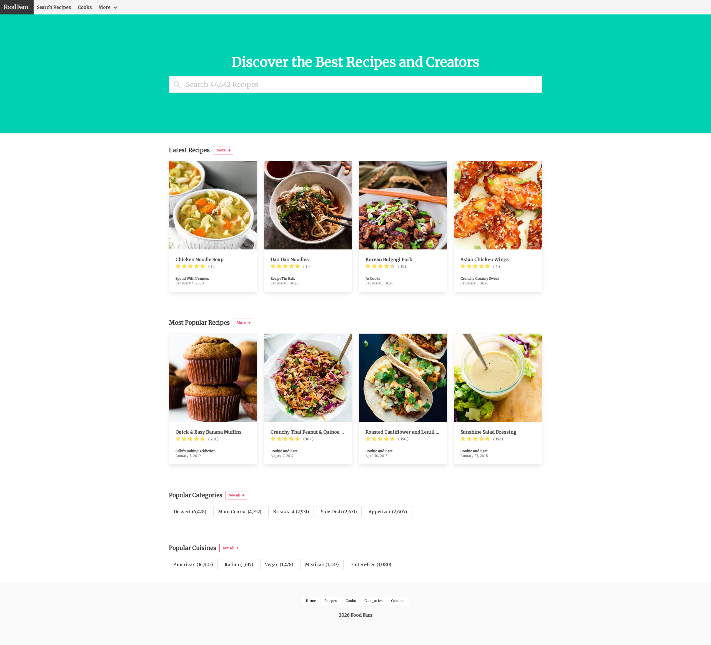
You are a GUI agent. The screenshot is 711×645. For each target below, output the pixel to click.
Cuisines (398, 601)
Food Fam (16, 7)
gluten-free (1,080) (371, 564)
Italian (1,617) (239, 564)
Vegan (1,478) (279, 564)
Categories (373, 601)
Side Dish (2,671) (339, 511)
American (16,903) (193, 564)
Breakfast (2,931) (291, 511)
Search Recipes (54, 7)
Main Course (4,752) (239, 511)
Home (311, 601)
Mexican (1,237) (322, 564)
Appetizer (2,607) (388, 511)
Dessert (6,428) (190, 511)
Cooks (85, 7)
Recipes (330, 601)
